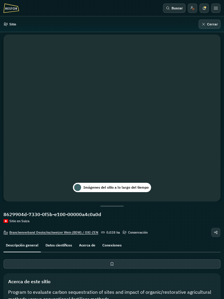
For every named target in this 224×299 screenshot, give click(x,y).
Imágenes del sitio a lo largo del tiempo (116, 187)
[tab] (22, 244)
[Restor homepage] (11, 8)
